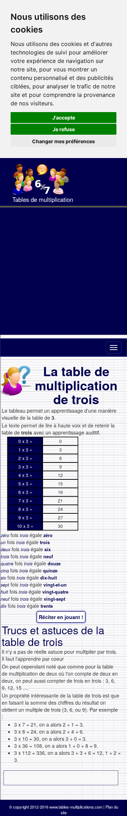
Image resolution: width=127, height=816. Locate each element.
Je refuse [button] (64, 129)
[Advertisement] (63, 271)
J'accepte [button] (63, 118)
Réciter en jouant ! (61, 616)
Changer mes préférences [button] (63, 141)
